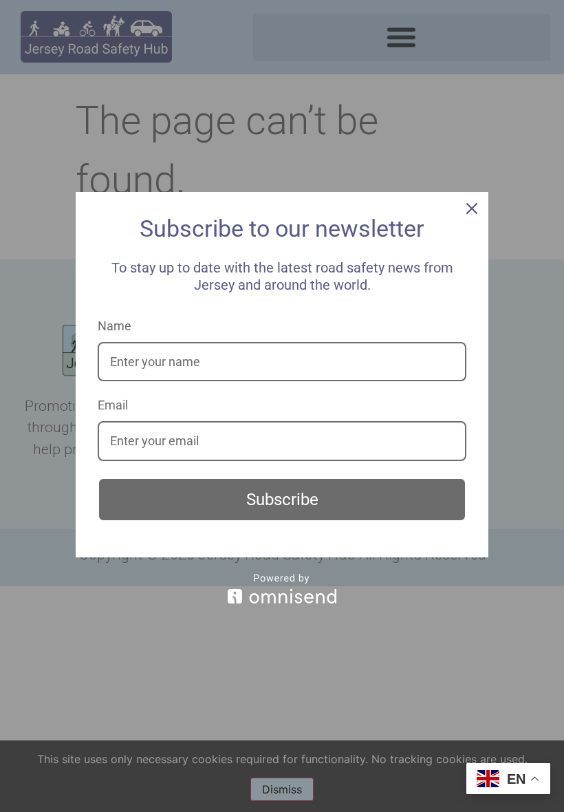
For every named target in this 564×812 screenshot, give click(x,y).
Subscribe (282, 499)
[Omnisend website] (282, 588)
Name (114, 326)
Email (113, 405)
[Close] (471, 208)
